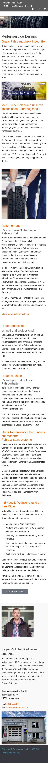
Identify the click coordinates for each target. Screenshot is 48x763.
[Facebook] (33, 9)
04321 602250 (15, 3)
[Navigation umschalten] (4, 760)
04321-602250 (12, 704)
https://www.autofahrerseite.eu (15, 314)
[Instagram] (39, 9)
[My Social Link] (45, 9)
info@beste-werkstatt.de (22, 6)
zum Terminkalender (15, 591)
